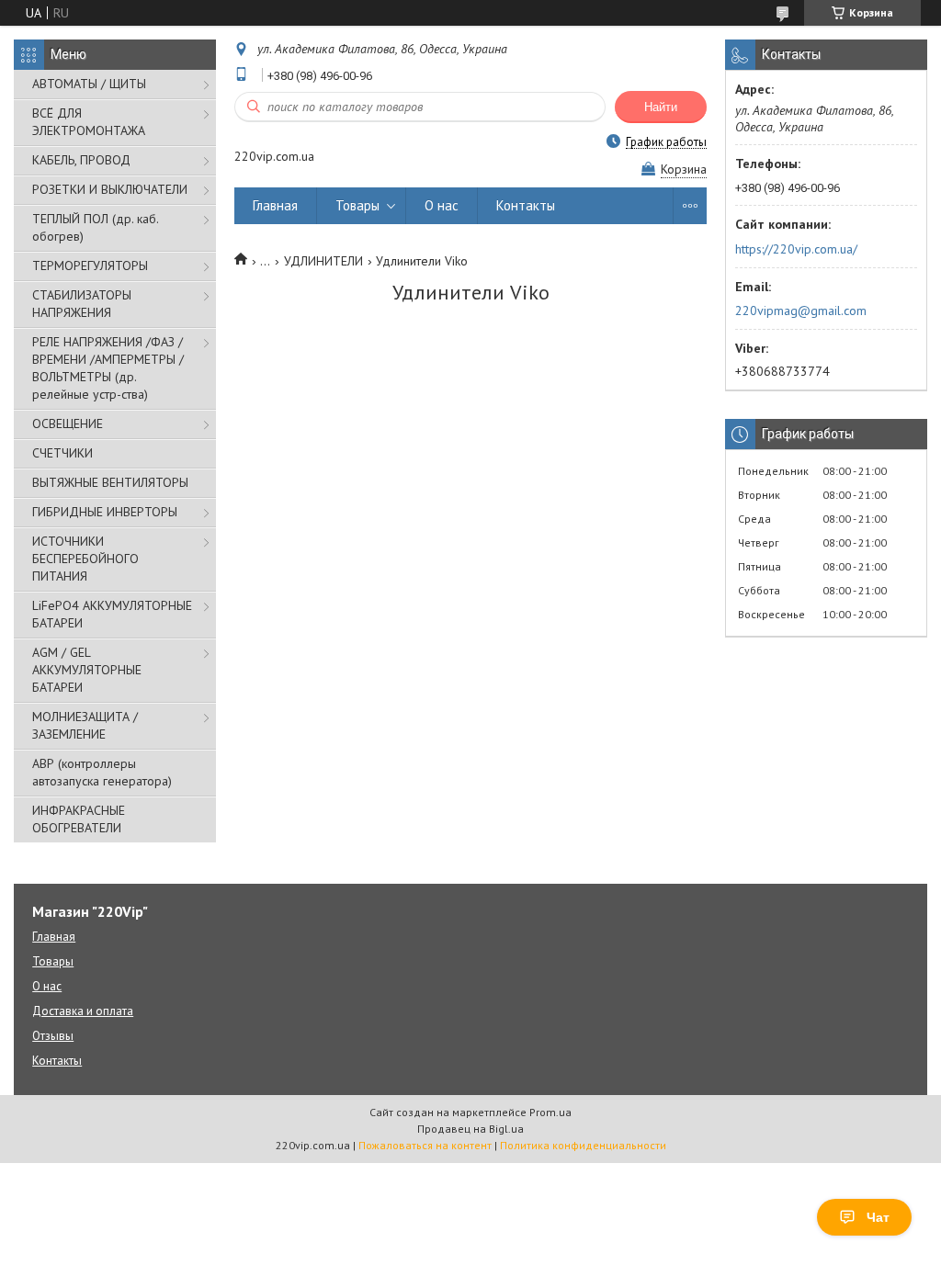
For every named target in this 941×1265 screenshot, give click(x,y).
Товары (357, 205)
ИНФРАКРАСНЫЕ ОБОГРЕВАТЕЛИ (78, 819)
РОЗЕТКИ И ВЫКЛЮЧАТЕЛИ (109, 189)
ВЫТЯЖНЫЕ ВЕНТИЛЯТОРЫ (110, 482)
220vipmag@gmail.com (801, 310)
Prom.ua (550, 1112)
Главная (275, 205)
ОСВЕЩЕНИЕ (67, 423)
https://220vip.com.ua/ (796, 249)
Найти (660, 107)
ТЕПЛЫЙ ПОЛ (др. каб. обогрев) (95, 227)
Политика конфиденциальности (583, 1145)
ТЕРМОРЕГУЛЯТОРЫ (90, 265)
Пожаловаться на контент (425, 1145)
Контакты (525, 205)
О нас (442, 205)
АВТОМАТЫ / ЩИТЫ (89, 83)
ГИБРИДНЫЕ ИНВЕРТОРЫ (104, 511)
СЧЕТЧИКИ (62, 453)
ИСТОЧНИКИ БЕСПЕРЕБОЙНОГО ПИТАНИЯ (85, 558)
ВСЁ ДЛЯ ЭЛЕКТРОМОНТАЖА (88, 122)
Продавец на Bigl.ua (470, 1128)
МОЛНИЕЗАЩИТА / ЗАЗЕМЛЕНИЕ (85, 725)
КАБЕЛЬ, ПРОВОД (81, 160)
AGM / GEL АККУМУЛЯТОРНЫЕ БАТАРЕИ (87, 669)
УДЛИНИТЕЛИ (323, 261)
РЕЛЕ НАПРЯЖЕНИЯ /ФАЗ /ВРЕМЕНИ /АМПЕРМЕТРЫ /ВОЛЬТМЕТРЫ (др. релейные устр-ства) (108, 367)
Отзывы (53, 1036)
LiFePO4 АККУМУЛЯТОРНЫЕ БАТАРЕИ (112, 614)
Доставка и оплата (82, 1011)
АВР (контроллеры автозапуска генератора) (102, 772)
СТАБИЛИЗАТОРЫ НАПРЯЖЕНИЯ (81, 304)
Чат (878, 1217)
